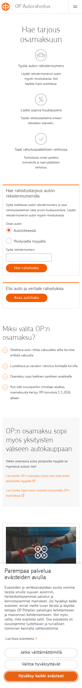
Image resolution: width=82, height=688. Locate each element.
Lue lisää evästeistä (19, 639)
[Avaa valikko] (75, 6)
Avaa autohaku (26, 298)
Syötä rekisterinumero (20, 250)
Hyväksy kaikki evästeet (41, 676)
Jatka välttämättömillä (41, 652)
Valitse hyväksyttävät (41, 664)
